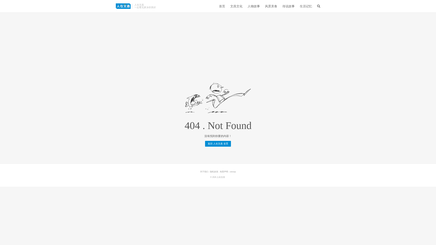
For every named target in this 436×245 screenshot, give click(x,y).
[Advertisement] (218, 39)
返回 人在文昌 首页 (218, 143)
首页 (222, 6)
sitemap (233, 171)
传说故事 (288, 6)
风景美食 (271, 6)
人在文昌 (123, 6)
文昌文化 (236, 6)
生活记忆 (306, 6)
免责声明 (224, 171)
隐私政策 (214, 171)
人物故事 (254, 6)
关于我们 (204, 171)
